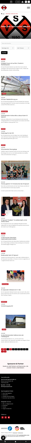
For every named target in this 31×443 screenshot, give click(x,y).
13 (16, 349)
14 (18, 349)
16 (24, 349)
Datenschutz (20, 432)
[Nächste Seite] (2, 351)
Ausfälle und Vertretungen (8, 396)
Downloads (4, 405)
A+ (19, 1)
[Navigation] (28, 8)
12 (13, 349)
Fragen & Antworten (7, 408)
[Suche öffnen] (26, 2)
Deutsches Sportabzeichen (8, 398)
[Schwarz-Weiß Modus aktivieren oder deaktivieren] (11, 2)
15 (21, 349)
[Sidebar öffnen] (29, 2)
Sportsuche (5, 394)
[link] (15, 66)
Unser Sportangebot (7, 393)
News (3, 13)
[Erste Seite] (2, 349)
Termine (4, 407)
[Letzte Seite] (5, 351)
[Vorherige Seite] (5, 349)
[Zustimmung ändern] (3, 438)
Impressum (15, 432)
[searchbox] (15, 43)
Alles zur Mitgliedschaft (7, 404)
